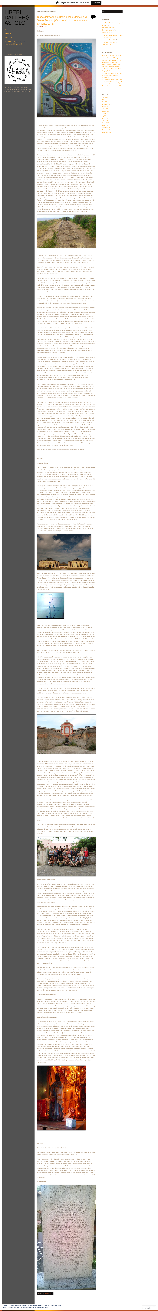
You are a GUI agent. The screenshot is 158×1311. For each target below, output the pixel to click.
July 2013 (104, 116)
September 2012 (107, 132)
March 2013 (105, 123)
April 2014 (105, 108)
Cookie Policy (44, 1307)
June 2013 (105, 118)
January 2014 (106, 113)
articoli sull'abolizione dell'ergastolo (113, 23)
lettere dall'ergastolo (108, 27)
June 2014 (105, 106)
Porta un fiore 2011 (110, 40)
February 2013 (106, 125)
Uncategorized (48, 1293)
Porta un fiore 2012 (110, 42)
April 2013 (105, 120)
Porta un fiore (106, 32)
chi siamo (104, 25)
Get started (96, 2)
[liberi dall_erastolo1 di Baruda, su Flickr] (18, 83)
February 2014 (106, 111)
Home (6, 30)
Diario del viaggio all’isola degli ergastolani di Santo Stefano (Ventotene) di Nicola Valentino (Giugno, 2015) (63, 20)
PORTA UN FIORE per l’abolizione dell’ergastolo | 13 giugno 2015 (15, 43)
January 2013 (106, 127)
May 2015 (105, 101)
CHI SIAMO (8, 34)
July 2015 (104, 99)
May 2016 (105, 97)
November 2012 (106, 130)
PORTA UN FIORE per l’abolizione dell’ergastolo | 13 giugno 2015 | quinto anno (112, 75)
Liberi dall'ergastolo (17, 17)
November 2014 (106, 104)
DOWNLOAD (8, 38)
